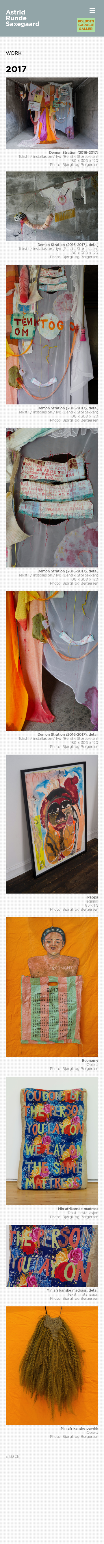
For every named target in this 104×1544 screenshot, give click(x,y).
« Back (12, 1456)
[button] (92, 10)
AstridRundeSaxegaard (23, 18)
